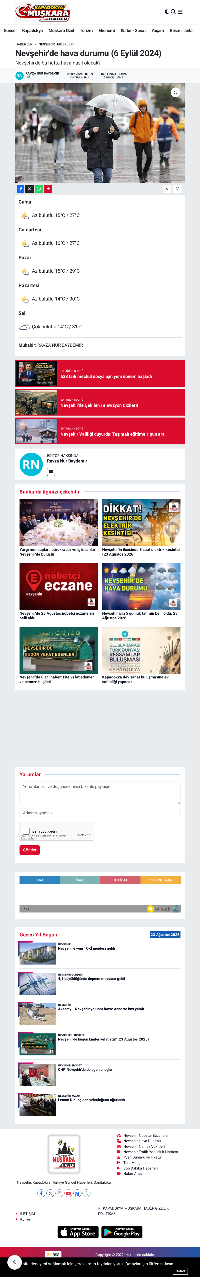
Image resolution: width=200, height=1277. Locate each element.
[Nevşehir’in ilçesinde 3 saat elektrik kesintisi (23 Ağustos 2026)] (141, 522)
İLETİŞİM (27, 1214)
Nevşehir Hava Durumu (142, 1141)
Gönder (30, 850)
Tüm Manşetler (135, 1162)
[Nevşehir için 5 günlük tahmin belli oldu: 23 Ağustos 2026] (141, 586)
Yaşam (157, 30)
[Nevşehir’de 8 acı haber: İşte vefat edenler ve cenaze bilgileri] (59, 649)
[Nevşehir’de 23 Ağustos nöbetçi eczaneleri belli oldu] (59, 586)
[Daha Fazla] (48, 189)
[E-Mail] (51, 472)
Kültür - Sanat (133, 30)
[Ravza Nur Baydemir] (31, 463)
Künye (25, 1219)
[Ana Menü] (180, 12)
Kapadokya (32, 30)
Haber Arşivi (133, 1173)
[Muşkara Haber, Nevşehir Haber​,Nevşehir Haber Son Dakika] (42, 12)
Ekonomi (107, 30)
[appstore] (79, 1231)
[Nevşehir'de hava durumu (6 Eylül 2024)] (100, 133)
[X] (50, 1193)
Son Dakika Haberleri (140, 1168)
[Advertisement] (104, 729)
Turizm (86, 30)
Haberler (23, 44)
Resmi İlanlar (182, 30)
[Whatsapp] (86, 1193)
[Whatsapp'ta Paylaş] (39, 189)
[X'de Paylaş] (29, 189)
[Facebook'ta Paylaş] (20, 189)
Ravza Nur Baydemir (67, 460)
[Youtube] (68, 1193)
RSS (55, 1255)
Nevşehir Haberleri (56, 44)
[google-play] (122, 1231)
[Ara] (173, 12)
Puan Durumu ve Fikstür (142, 1157)
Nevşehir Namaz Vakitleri (144, 1146)
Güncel (10, 30)
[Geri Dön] (14, 1262)
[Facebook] (41, 1193)
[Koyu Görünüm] (167, 12)
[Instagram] (59, 1193)
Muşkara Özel (61, 30)
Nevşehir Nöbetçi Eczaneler (146, 1135)
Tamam (180, 1271)
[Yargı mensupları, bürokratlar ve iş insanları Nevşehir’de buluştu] (59, 522)
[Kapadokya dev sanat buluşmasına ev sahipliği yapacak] (141, 649)
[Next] (77, 1193)
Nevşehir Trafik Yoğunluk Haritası (150, 1152)
